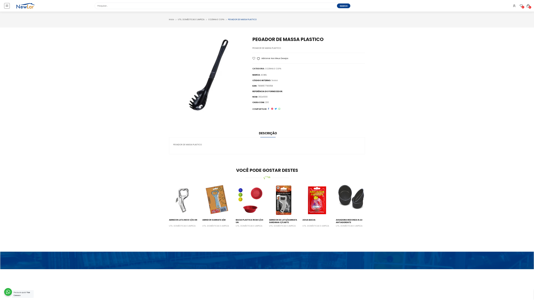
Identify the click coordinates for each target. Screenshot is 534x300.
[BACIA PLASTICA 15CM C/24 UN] (250, 200)
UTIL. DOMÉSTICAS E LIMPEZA (182, 226)
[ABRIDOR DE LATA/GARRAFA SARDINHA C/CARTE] (283, 200)
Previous (165, 211)
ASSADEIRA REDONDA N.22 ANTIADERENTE (349, 221)
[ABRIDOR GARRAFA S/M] (217, 200)
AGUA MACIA (308, 219)
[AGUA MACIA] (317, 200)
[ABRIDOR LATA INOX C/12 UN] (183, 200)
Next (369, 211)
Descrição (268, 133)
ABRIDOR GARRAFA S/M (214, 219)
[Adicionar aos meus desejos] (180, 200)
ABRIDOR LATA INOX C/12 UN (183, 219)
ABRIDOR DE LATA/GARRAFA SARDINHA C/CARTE (283, 221)
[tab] (268, 133)
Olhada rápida (187, 200)
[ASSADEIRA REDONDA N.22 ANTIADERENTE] (350, 200)
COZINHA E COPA (273, 68)
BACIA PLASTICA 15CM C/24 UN (249, 221)
